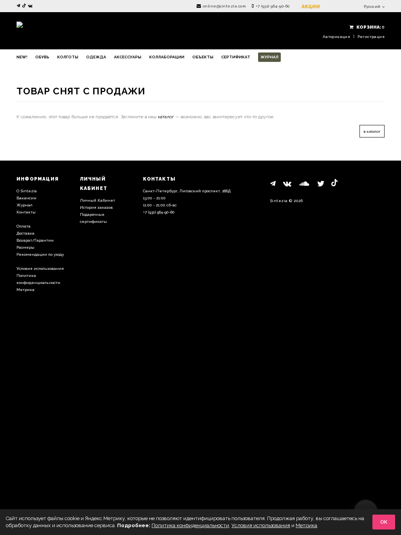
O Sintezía (26, 191)
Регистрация (371, 36)
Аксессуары (127, 57)
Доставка (25, 233)
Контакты (26, 212)
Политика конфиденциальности (38, 279)
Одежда (96, 57)
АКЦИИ (311, 6)
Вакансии (26, 198)
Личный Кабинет (97, 200)
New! (21, 57)
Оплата (23, 226)
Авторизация (336, 36)
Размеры (25, 247)
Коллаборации (166, 57)
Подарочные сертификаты (93, 218)
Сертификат (235, 57)
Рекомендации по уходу (40, 254)
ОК (383, 522)
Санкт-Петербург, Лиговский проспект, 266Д (187, 191)
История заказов (96, 207)
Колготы (67, 57)
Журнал (269, 57)
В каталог (372, 132)
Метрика (25, 289)
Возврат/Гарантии (35, 240)
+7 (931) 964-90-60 (273, 6)
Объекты (202, 57)
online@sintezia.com (224, 6)
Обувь (42, 57)
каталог (166, 116)
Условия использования (40, 268)
